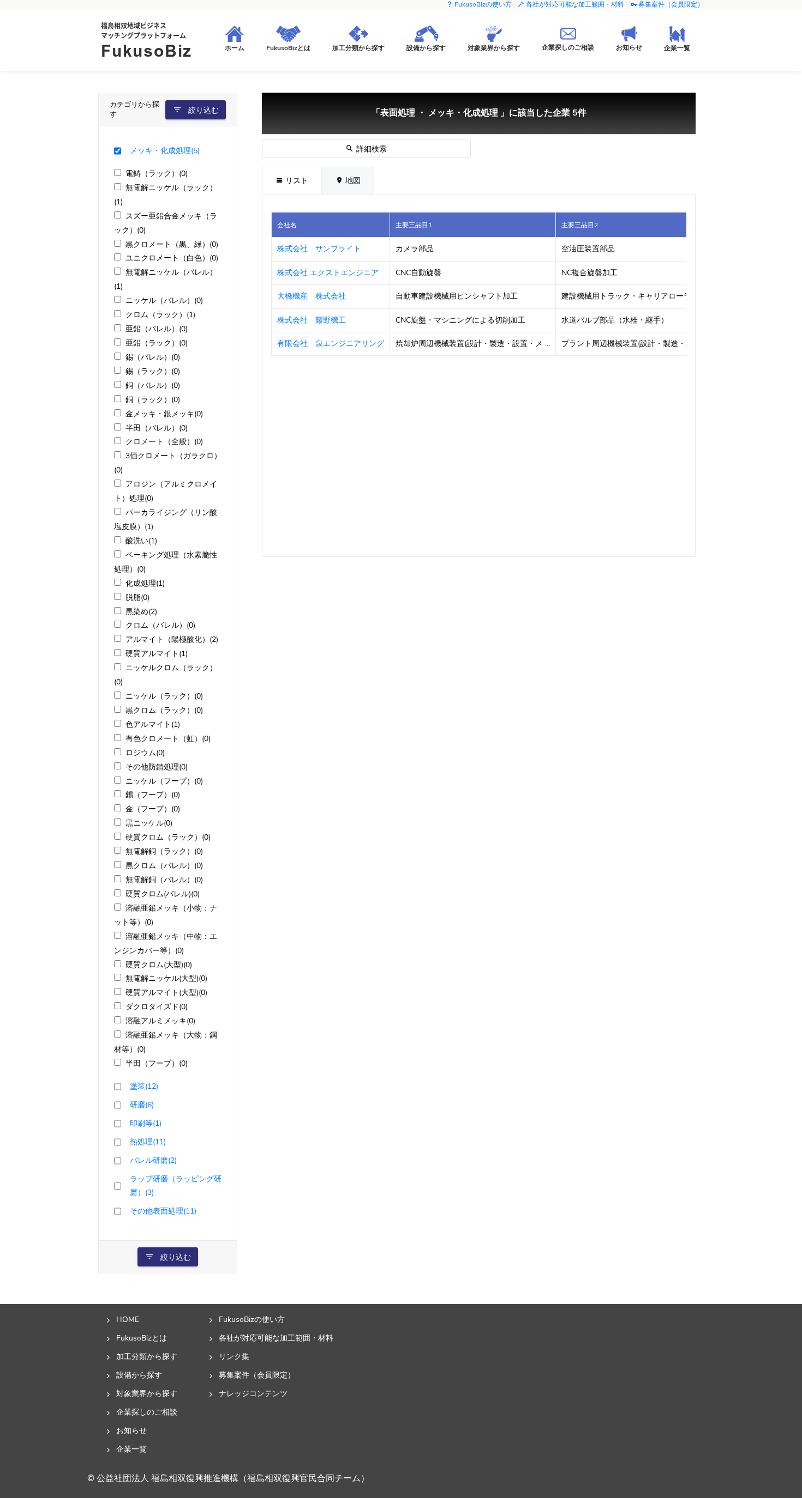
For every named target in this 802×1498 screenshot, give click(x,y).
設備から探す (139, 1374)
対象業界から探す (146, 1393)
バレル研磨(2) (153, 1160)
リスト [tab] (295, 180)
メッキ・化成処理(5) (165, 150)
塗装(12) (144, 1086)
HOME (127, 1319)
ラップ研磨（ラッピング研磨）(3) (176, 1185)
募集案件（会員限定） (670, 4)
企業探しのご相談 (146, 1411)
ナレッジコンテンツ (253, 1393)
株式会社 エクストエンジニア (328, 273)
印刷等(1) (145, 1123)
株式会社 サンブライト (319, 249)
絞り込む (202, 110)
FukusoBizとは (141, 1337)
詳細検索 (370, 149)
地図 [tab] (352, 180)
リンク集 (234, 1356)
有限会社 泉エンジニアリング (330, 343)
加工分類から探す (146, 1356)
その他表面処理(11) (163, 1210)
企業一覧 (131, 1449)
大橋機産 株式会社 (311, 296)
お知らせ (131, 1430)
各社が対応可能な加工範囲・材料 (574, 4)
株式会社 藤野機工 (311, 320)
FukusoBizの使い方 (482, 4)
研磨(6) (142, 1104)
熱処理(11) (148, 1141)
